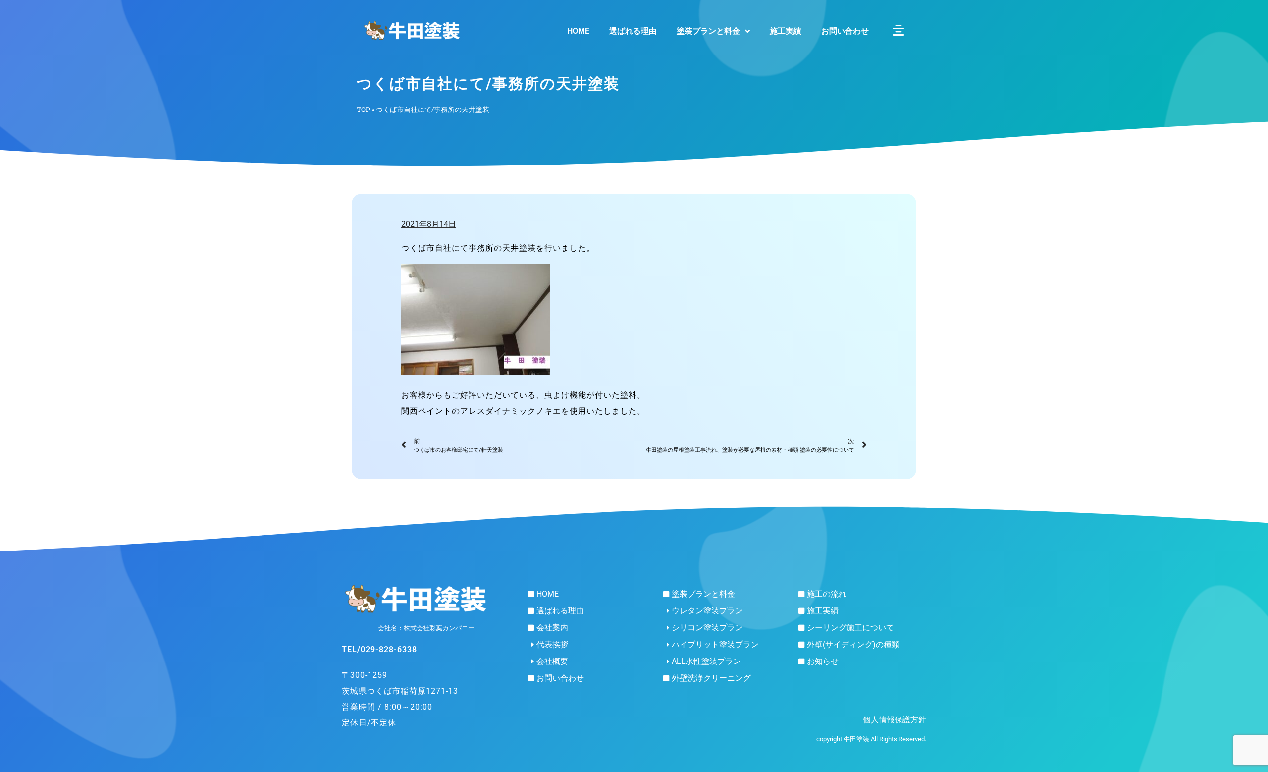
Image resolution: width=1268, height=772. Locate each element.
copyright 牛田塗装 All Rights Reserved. (871, 739)
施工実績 (785, 31)
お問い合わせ (845, 31)
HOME (578, 31)
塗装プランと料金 (708, 31)
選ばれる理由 (633, 31)
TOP (363, 109)
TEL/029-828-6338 (379, 649)
